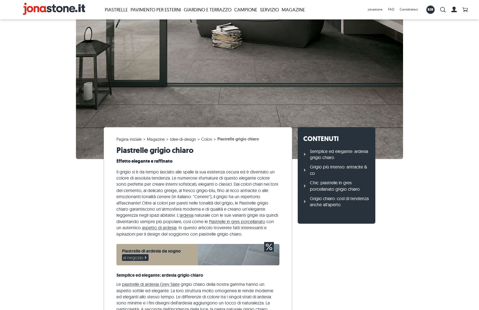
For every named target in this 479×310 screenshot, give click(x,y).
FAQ (391, 9)
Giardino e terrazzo (207, 9)
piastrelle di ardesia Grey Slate (151, 284)
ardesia (186, 215)
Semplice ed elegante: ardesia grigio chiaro (339, 154)
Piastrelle (116, 9)
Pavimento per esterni (156, 9)
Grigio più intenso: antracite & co (338, 170)
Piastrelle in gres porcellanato (237, 221)
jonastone (375, 9)
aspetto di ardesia (159, 227)
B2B (431, 9)
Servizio (269, 9)
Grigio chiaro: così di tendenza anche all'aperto (339, 201)
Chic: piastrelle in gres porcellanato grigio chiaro (335, 185)
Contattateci (409, 9)
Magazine (293, 9)
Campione (245, 9)
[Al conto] (454, 10)
